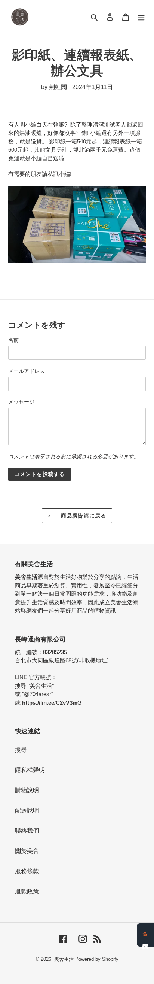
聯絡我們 (27, 830)
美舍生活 (64, 959)
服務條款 (27, 871)
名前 (13, 340)
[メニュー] (141, 17)
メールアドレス (26, 371)
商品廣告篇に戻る (82, 516)
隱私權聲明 (30, 770)
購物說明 (27, 790)
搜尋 (21, 750)
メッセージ (21, 402)
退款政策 (27, 891)
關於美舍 (27, 851)
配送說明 (27, 810)
